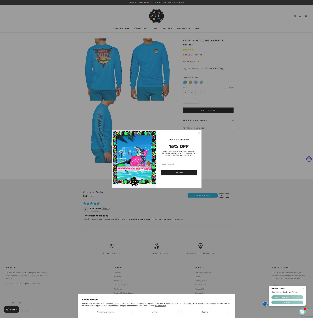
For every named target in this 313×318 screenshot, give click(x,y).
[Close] (198, 133)
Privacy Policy (160, 306)
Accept (155, 312)
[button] (302, 311)
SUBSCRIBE (179, 172)
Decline (205, 312)
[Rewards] (11, 309)
